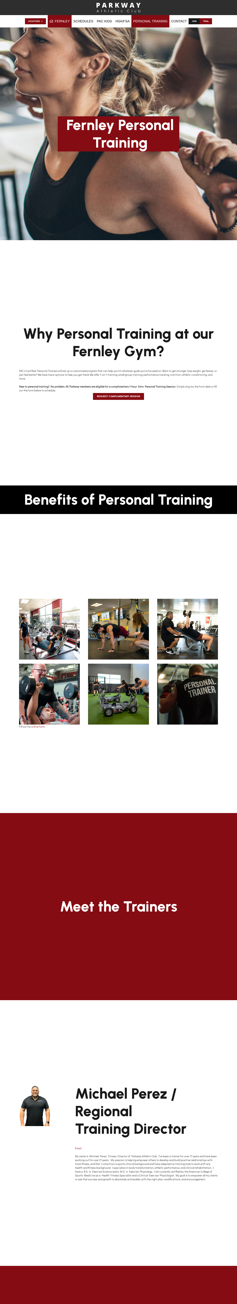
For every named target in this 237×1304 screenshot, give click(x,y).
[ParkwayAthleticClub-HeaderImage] (118, 7)
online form (38, 726)
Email (78, 1148)
